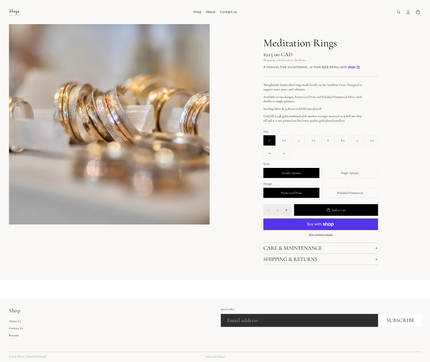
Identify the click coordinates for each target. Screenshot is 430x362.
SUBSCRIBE (401, 320)
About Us (15, 321)
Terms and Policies (215, 356)
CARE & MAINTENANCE (292, 248)
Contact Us (16, 328)
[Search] (399, 12)
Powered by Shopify (36, 356)
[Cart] (418, 12)
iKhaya (20, 356)
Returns (14, 335)
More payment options (321, 234)
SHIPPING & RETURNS (290, 259)
